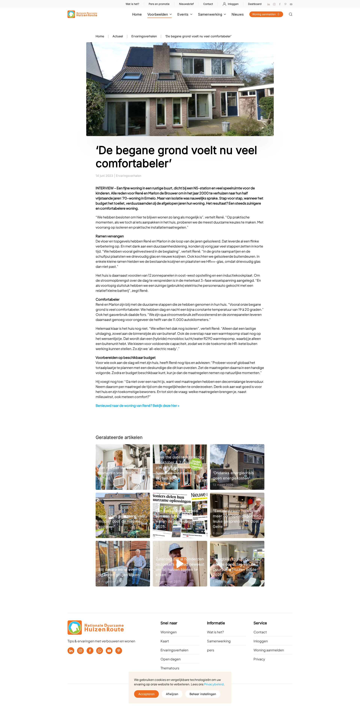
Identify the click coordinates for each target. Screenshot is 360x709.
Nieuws (238, 14)
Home (137, 14)
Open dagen (170, 659)
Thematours (169, 668)
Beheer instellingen (203, 694)
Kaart (164, 641)
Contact (208, 3)
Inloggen (233, 3)
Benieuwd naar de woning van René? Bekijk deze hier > (138, 405)
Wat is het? (132, 3)
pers (210, 650)
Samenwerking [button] (210, 14)
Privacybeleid (214, 684)
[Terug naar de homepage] (82, 14)
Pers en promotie (159, 3)
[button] (290, 14)
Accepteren (146, 694)
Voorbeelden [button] (157, 14)
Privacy (259, 659)
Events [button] (182, 14)
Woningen (168, 632)
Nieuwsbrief (186, 3)
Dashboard (255, 3)
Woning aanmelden (264, 14)
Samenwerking (219, 641)
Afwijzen (172, 694)
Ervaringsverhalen (128, 176)
